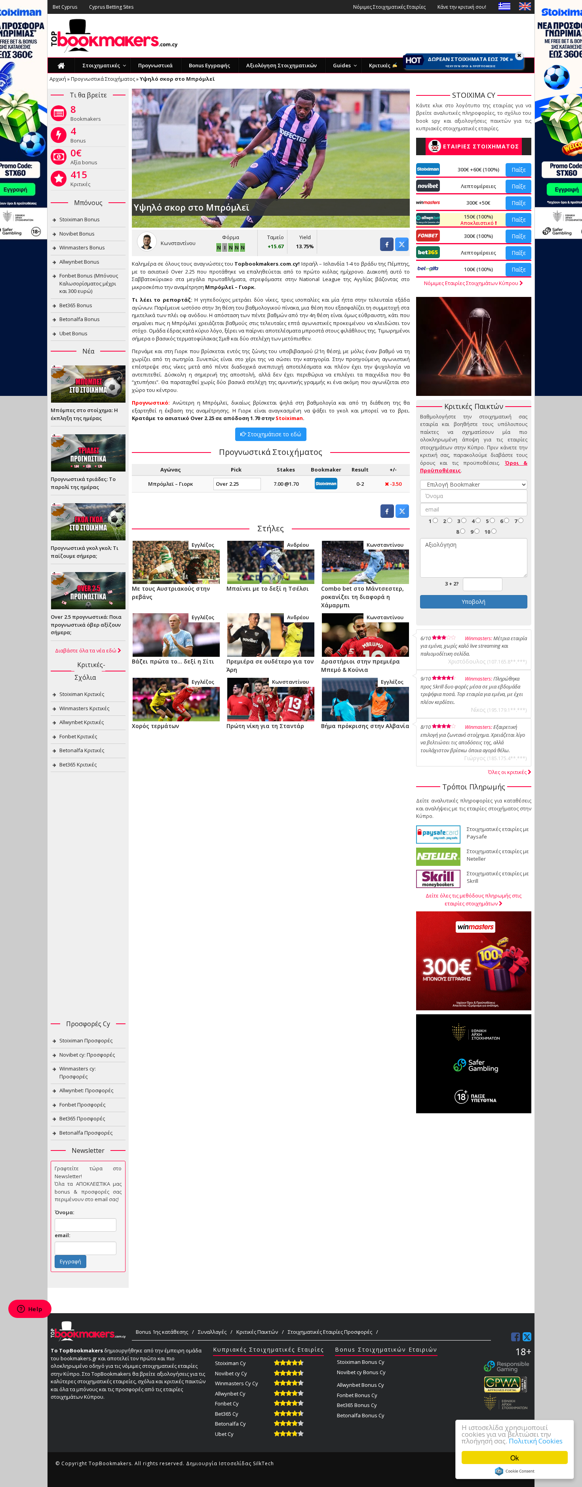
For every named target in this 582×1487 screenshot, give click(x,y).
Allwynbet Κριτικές (81, 722)
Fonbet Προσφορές (82, 1104)
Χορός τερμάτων (155, 726)
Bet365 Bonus (75, 305)
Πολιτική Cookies (536, 1440)
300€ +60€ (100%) (478, 169)
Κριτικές (80, 180)
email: (62, 1235)
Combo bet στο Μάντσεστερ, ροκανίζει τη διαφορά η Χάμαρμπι (362, 597)
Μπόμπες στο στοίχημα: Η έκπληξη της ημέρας (84, 414)
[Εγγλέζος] (176, 561)
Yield (305, 237)
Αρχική (57, 78)
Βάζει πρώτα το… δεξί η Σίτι (173, 661)
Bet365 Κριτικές (78, 764)
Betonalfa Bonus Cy (360, 1415)
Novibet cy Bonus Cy (361, 1372)
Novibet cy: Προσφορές (87, 1054)
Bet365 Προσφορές (82, 1118)
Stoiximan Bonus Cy (360, 1361)
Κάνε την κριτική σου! (461, 7)
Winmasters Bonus (82, 247)
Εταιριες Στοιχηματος (481, 146)
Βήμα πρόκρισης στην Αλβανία (365, 726)
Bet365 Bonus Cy (357, 1405)
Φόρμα (230, 237)
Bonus (78, 136)
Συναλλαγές (212, 1331)
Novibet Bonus (77, 233)
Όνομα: (64, 1212)
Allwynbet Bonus (79, 261)
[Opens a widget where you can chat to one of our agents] (29, 1310)
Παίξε (519, 169)
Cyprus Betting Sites (111, 7)
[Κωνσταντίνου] (365, 561)
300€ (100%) (478, 236)
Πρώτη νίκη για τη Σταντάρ (265, 726)
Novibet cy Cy (231, 1373)
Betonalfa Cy (230, 1423)
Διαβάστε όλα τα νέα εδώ (86, 650)
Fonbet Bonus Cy (357, 1395)
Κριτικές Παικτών (257, 1331)
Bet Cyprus (65, 7)
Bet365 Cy (226, 1413)
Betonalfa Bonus (79, 319)
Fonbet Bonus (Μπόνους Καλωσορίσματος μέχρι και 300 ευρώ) (88, 283)
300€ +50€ (478, 202)
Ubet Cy (224, 1434)
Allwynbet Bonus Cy (360, 1384)
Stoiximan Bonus (79, 219)
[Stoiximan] (326, 483)
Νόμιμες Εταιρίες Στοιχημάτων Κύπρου (471, 283)
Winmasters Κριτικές (84, 708)
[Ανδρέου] (270, 561)
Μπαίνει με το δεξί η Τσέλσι (267, 588)
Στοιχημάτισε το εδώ (273, 434)
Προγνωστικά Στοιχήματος (103, 78)
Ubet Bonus (73, 333)
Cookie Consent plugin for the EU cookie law (514, 1471)
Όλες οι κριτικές (508, 772)
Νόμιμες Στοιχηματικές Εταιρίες (389, 7)
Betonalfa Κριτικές (81, 750)
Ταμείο (275, 237)
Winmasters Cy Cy (236, 1383)
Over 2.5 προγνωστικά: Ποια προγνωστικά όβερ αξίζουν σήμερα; (86, 624)
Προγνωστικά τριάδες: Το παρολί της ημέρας (83, 483)
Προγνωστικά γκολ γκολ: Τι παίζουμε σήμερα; (84, 551)
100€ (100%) (478, 269)
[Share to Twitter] (402, 249)
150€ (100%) (477, 219)
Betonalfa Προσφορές (85, 1132)
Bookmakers (85, 114)
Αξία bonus (83, 158)
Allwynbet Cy (230, 1393)
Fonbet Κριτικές (78, 736)
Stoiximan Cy (230, 1363)
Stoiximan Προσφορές (85, 1040)
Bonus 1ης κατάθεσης (162, 1331)
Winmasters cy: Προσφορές (77, 1072)
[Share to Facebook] (387, 249)
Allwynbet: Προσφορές (86, 1090)
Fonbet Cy (227, 1403)
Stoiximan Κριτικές (81, 694)
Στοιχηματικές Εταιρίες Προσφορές (330, 1331)
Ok (514, 1457)
